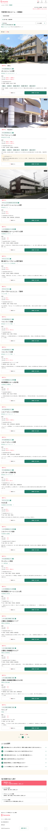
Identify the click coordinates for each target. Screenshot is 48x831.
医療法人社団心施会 (5, 682)
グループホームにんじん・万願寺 (12, 291)
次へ (29, 737)
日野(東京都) (17, 217)
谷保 (6, 514)
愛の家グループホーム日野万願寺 (12, 261)
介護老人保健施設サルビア (9, 650)
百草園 (4, 83)
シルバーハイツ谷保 (7, 531)
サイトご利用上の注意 (6, 819)
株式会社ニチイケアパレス (7, 474)
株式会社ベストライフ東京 (7, 323)
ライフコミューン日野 (8, 135)
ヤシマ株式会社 (4, 563)
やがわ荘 (4, 503)
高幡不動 (7, 83)
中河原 (12, 721)
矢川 (3, 514)
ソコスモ (2, 5)
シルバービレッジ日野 (8, 442)
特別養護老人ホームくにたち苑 (11, 591)
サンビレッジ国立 (7, 561)
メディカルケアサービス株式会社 (8, 263)
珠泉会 (2, 711)
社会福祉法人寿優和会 (6, 384)
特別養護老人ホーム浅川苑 (9, 382)
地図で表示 (23, 828)
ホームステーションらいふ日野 (11, 205)
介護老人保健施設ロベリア (9, 621)
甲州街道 (7, 147)
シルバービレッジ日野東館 (10, 412)
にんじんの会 (4, 293)
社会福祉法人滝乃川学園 (6, 504)
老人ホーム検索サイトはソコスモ (40, 8)
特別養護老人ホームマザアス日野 (12, 231)
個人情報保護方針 (5, 822)
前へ (19, 737)
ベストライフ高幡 (7, 322)
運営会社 (3, 824)
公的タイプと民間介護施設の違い (8, 24)
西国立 (12, 514)
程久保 (11, 83)
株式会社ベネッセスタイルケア (8, 73)
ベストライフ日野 (7, 352)
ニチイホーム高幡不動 (8, 472)
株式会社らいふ (4, 207)
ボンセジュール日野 (7, 71)
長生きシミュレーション (5, 26)
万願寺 (14, 83)
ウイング (4, 710)
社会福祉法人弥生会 (5, 593)
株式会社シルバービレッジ (7, 414)
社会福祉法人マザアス (6, 233)
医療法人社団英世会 (5, 623)
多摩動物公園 (19, 484)
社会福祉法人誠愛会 (5, 533)
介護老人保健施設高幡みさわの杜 (12, 680)
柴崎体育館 (16, 147)
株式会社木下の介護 (5, 137)
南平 (14, 364)
